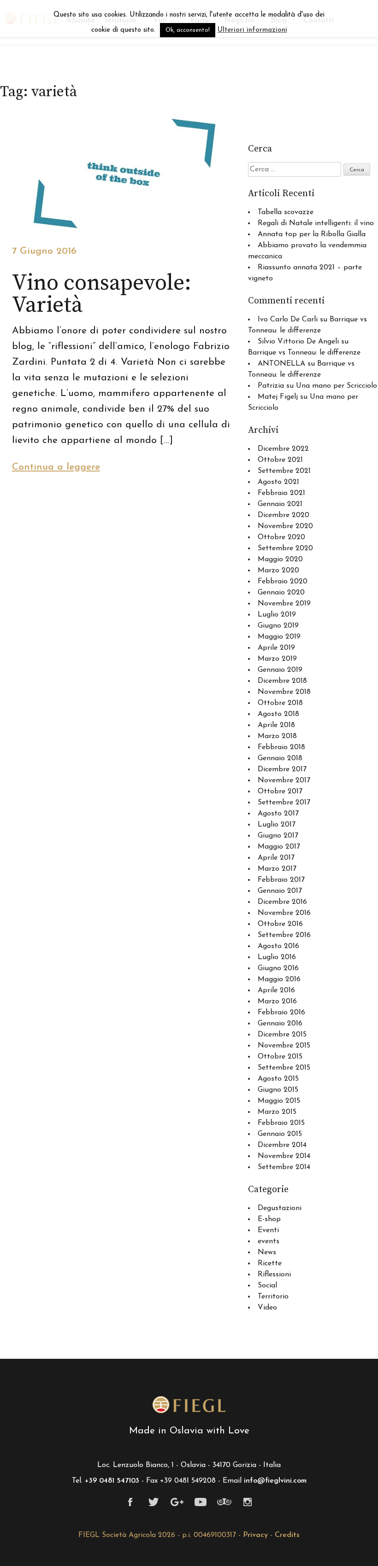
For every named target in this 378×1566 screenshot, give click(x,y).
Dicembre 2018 (282, 681)
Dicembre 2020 (283, 515)
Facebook (130, 1502)
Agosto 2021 (278, 482)
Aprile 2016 (276, 990)
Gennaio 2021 (280, 504)
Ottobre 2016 (280, 924)
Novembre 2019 (284, 603)
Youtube (201, 1502)
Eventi (268, 1230)
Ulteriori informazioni (252, 30)
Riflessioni (274, 1274)
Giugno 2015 (278, 1090)
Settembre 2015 (284, 1067)
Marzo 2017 (277, 869)
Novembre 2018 (284, 692)
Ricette (270, 1263)
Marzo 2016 (277, 1001)
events (268, 1241)
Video (267, 1307)
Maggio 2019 (279, 636)
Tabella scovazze (285, 212)
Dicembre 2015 (282, 1034)
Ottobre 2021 (280, 460)
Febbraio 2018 (281, 747)
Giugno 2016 (278, 968)
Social (267, 1285)
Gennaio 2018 (280, 758)
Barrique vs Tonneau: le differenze (304, 352)
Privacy (255, 1535)
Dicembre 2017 (282, 769)
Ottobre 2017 (280, 791)
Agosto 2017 (278, 813)
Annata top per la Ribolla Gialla (312, 234)
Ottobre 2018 (280, 703)
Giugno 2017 (278, 835)
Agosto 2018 (278, 714)
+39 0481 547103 (112, 1480)
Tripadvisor (224, 1502)
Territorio (273, 1296)
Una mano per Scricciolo (336, 386)
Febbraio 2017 (281, 880)
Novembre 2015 (284, 1045)
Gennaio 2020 (281, 592)
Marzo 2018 (277, 736)
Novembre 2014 (284, 1156)
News (267, 1252)
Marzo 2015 (277, 1112)
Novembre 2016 (284, 913)
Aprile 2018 (276, 725)
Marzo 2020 (278, 570)
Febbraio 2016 (281, 1012)
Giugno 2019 (278, 625)
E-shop (269, 1219)
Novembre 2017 (284, 780)
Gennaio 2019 (280, 670)
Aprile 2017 (276, 858)
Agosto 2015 (278, 1079)
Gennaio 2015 (280, 1134)
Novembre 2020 (285, 526)
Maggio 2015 (279, 1101)
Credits (287, 1535)
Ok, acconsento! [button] (187, 30)
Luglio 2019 (277, 614)
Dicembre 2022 (283, 449)
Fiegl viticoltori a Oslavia (189, 1405)
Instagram (248, 1502)
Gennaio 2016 (280, 1023)
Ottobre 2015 (280, 1056)
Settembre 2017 (284, 802)
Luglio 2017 (276, 824)
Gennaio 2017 (280, 891)
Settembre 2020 (285, 548)
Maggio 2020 (280, 559)
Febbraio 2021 (281, 493)
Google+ (177, 1502)
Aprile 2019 (276, 648)
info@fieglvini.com (275, 1480)
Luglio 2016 (277, 957)
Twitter (154, 1502)
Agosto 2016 (278, 946)
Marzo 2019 (277, 659)
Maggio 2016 (279, 979)
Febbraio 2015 (281, 1123)
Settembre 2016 (284, 935)
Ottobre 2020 (281, 537)
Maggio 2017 (279, 846)
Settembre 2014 (284, 1167)
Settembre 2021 (284, 471)
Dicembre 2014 (282, 1145)
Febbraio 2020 (282, 581)
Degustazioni (279, 1208)
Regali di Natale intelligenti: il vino (316, 223)
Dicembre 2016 (282, 902)
